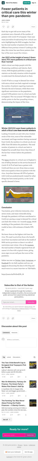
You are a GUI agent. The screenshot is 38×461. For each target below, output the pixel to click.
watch (4, 265)
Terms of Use (28, 307)
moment (30, 245)
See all (5, 419)
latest (7, 160)
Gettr (23, 260)
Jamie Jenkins (6, 20)
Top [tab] (4, 357)
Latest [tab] (9, 357)
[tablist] (10, 333)
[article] (19, 370)
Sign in (34, 3)
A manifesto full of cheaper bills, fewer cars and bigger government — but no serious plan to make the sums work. (14, 390)
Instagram (29, 260)
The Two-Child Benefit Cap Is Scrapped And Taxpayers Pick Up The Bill (14, 365)
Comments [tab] (6, 332)
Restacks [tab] (14, 332)
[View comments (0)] (8, 27)
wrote (29, 221)
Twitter (18, 260)
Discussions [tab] (16, 357)
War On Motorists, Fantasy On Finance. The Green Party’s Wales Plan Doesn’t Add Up (14, 384)
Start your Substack (14, 452)
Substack (9, 457)
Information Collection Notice (20, 308)
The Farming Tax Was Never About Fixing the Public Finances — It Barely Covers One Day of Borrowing (13, 403)
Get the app (29, 452)
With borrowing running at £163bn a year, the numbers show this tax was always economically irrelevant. (14, 409)
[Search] (34, 357)
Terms (26, 445)
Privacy (20, 445)
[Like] (3, 27)
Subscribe (27, 3)
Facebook (5, 263)
